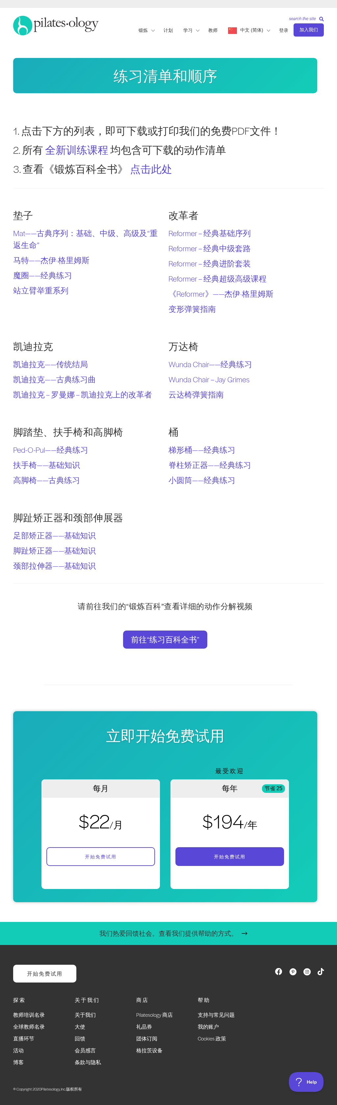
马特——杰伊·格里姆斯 (51, 260)
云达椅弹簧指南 (196, 394)
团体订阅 (146, 1038)
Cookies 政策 (212, 1038)
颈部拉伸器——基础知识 (54, 565)
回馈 (80, 1038)
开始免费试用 (101, 856)
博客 (18, 1062)
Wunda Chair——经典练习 (210, 364)
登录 (283, 30)
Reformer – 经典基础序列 (209, 233)
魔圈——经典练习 (42, 275)
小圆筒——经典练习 (201, 480)
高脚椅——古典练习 (46, 480)
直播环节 (23, 1038)
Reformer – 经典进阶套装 (209, 263)
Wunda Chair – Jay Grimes (208, 379)
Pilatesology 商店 (154, 1014)
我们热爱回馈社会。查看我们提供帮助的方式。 (168, 933)
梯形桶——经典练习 (201, 450)
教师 (213, 30)
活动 (18, 1050)
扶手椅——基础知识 (46, 465)
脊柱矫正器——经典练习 (209, 465)
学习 (188, 30)
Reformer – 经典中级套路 (209, 248)
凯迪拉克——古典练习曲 (54, 379)
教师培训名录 (29, 1014)
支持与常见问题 (216, 1014)
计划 (168, 30)
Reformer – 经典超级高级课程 (217, 278)
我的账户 (208, 1026)
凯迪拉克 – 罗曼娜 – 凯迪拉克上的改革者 (82, 394)
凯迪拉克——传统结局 (50, 364)
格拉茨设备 (149, 1050)
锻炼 (143, 30)
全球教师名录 (29, 1026)
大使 (80, 1026)
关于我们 (85, 1014)
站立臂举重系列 (40, 290)
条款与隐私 (88, 1062)
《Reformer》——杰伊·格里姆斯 (220, 293)
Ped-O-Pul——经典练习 (50, 450)
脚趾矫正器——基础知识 (54, 550)
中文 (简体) (251, 30)
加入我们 (308, 29)
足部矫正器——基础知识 (54, 535)
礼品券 (144, 1026)
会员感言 (85, 1050)
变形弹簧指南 (192, 309)
